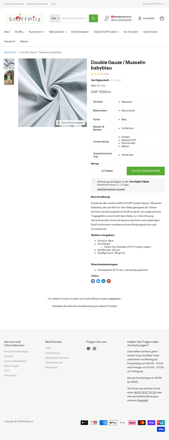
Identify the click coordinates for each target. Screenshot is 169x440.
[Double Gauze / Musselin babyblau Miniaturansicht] (9, 64)
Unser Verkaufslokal (14, 4)
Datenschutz (52, 353)
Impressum (51, 367)
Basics (24, 41)
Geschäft (143, 400)
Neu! (7, 31)
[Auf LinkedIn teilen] (103, 281)
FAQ (53, 4)
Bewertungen (11, 365)
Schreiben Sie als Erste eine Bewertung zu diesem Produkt (84, 306)
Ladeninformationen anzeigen (111, 189)
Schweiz (152, 3)
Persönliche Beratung (37, 4)
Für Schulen (130, 31)
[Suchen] (93, 18)
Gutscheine (150, 31)
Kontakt (8, 356)
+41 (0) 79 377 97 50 (121, 19)
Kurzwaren (36, 31)
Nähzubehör (57, 31)
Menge (95, 163)
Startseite (10, 52)
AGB (47, 348)
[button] (128, 74)
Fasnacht (9, 41)
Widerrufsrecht (53, 362)
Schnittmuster (80, 31)
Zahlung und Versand (56, 357)
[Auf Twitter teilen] (98, 281)
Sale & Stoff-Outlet (105, 31)
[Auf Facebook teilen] (93, 281)
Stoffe (19, 31)
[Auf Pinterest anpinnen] (109, 281)
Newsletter (10, 375)
